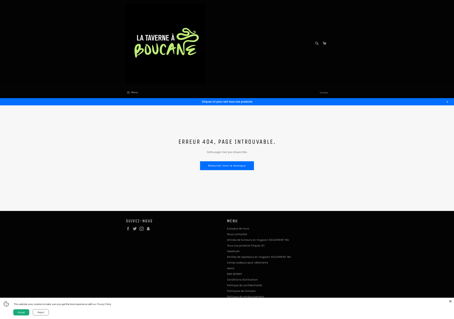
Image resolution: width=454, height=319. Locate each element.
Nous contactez (237, 234)
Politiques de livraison (241, 291)
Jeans (230, 268)
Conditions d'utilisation (242, 279)
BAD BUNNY (234, 274)
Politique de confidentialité (244, 285)
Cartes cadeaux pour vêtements (247, 262)
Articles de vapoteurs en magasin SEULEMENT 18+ (259, 256)
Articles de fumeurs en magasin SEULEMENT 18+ (258, 239)
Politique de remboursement (245, 296)
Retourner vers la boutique (227, 165)
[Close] (450, 301)
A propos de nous (238, 228)
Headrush (233, 251)
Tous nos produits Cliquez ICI (245, 245)
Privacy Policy (104, 304)
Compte (324, 92)
